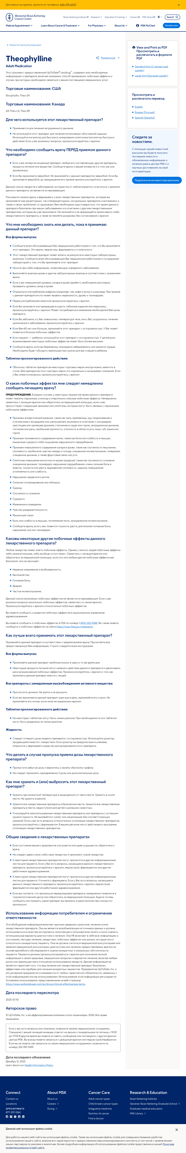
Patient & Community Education (25, 45)
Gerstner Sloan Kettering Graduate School (154, 1103)
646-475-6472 (68, 4)
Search (170, 17)
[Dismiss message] (178, 5)
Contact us (12, 1098)
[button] (97, 17)
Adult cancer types (99, 1098)
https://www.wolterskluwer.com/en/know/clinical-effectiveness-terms (45, 984)
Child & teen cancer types (103, 1103)
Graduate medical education (146, 1108)
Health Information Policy (39, 1065)
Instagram (7, 1116)
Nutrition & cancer (98, 1113)
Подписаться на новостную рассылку (157, 180)
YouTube (19, 1116)
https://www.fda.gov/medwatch (74, 626)
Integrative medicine (100, 1108)
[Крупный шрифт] (151, 75)
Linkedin (23, 1116)
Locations (11, 1103)
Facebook (11, 1116)
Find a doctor (96, 1118)
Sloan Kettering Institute (143, 1098)
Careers (52, 1103)
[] (145, 112)
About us (52, 1098)
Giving (51, 1108)
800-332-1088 (89, 623)
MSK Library (137, 1113)
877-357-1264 (13, 1112)
